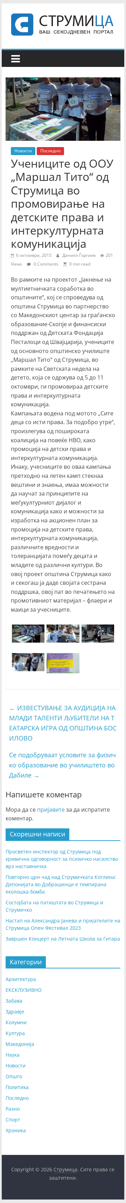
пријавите (51, 809)
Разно (13, 1108)
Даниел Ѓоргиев (79, 255)
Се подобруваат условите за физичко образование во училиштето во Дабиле (62, 765)
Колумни (16, 1022)
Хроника (16, 1130)
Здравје (15, 1011)
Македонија (20, 1044)
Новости (23, 151)
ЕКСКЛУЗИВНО (24, 990)
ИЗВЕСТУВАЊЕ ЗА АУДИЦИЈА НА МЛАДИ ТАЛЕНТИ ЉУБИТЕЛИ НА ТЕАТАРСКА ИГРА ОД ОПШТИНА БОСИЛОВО (63, 723)
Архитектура (21, 979)
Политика (17, 1087)
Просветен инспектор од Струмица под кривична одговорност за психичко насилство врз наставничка (62, 858)
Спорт (13, 1119)
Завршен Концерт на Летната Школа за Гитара (63, 938)
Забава (14, 1000)
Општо (14, 1076)
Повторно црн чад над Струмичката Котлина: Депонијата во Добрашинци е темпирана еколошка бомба (61, 884)
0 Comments (45, 264)
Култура (15, 1033)
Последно (50, 151)
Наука (13, 1054)
